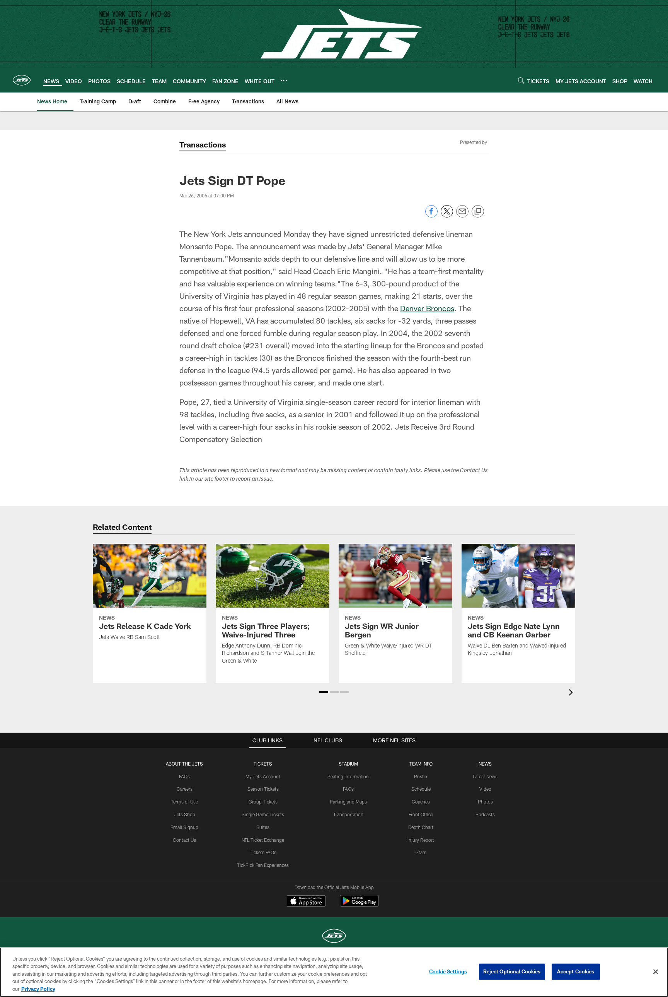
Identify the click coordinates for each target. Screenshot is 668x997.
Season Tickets (263, 788)
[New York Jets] (334, 936)
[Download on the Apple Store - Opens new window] (306, 901)
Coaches (421, 801)
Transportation (348, 814)
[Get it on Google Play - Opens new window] (359, 904)
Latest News (485, 776)
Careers (185, 788)
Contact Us (184, 840)
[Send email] (462, 215)
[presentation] (572, 693)
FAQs (184, 776)
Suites (262, 827)
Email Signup (184, 827)
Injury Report (420, 840)
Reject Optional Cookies (512, 971)
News (485, 763)
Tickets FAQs (263, 852)
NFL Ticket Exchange (263, 840)
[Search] (521, 80)
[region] (334, 972)
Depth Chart (420, 827)
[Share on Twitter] (447, 215)
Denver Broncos (427, 308)
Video (485, 788)
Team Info (421, 763)
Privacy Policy (38, 989)
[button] (324, 692)
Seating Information (348, 776)
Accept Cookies (576, 971)
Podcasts (485, 814)
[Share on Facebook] (431, 215)
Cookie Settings (448, 971)
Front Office (421, 814)
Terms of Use (184, 801)
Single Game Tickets (263, 814)
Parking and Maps (348, 801)
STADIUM (348, 763)
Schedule (421, 788)
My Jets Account (262, 776)
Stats (421, 852)
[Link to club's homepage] (21, 80)
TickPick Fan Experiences (263, 865)
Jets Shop (184, 814)
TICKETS (263, 763)
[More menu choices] (284, 80)
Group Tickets (263, 801)
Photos (485, 801)
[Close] (655, 971)
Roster (421, 776)
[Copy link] (478, 211)
